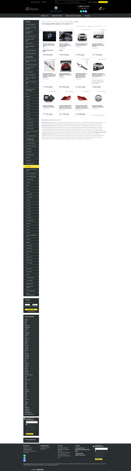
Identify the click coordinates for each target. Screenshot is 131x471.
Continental (27, 333)
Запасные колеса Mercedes (29, 68)
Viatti (26, 406)
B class (27, 108)
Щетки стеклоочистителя (30, 294)
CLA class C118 (29, 122)
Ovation (26, 383)
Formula (26, 347)
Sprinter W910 (29, 260)
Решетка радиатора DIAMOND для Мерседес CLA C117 (98, 45)
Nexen (26, 376)
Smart (27, 254)
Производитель (28, 412)
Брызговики (29, 148)
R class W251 (29, 251)
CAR (25, 330)
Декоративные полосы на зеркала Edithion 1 (82, 44)
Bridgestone (27, 327)
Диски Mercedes (30, 154)
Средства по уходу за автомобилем (30, 90)
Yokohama (27, 409)
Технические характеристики (80, 454)
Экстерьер (28, 166)
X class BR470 (29, 280)
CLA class (28, 117)
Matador (26, 368)
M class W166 (29, 248)
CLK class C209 (29, 179)
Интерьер (28, 160)
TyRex (26, 404)
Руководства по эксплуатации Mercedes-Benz (82, 449)
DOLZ (26, 337)
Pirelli (26, 384)
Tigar (26, 397)
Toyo (26, 401)
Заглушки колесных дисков (29, 39)
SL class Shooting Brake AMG (31, 236)
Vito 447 (28, 274)
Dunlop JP (27, 342)
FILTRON (27, 345)
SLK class (28, 239)
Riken (26, 387)
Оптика (27, 93)
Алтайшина (27, 410)
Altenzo (26, 320)
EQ (26, 188)
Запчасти (28, 157)
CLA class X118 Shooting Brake (31, 170)
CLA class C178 (29, 128)
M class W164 (29, 245)
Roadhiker (27, 391)
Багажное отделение (30, 53)
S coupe (28, 226)
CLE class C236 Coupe (31, 173)
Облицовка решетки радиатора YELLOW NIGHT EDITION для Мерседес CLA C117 (81, 75)
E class (27, 185)
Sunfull (26, 396)
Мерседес (27, 96)
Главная (77, 446)
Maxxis (26, 369)
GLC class (28, 208)
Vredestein (27, 407)
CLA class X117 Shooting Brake (31, 132)
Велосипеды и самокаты (31, 64)
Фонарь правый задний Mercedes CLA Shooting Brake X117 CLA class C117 (65, 107)
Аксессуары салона (30, 143)
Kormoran (27, 363)
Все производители (29, 414)
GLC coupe (28, 211)
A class (27, 102)
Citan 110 (28, 114)
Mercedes (27, 371)
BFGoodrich (27, 325)
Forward (26, 348)
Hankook (27, 358)
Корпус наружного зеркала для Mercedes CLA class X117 (65, 45)
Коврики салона (29, 43)
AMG (26, 322)
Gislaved (26, 350)
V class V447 (29, 268)
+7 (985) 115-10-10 (83, 6)
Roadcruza (27, 389)
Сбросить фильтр (31, 311)
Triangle (26, 402)
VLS (27, 265)
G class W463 (29, 194)
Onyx (26, 381)
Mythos (27, 191)
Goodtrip (26, 353)
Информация (45, 446)
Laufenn (26, 365)
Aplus (26, 324)
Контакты (44, 2)
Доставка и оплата (35, 2)
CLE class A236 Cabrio (31, 176)
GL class (28, 200)
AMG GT (28, 105)
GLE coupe (28, 217)
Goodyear (27, 355)
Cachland (27, 329)
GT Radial (27, 356)
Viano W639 (28, 271)
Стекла (27, 86)
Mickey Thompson (29, 374)
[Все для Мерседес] (32, 9)
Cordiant (26, 335)
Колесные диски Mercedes (29, 32)
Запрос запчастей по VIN (56, 11)
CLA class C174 (29, 125)
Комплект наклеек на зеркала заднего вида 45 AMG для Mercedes (98, 75)
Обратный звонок (103, 2)
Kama (26, 361)
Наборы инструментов (30, 50)
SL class (28, 232)
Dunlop (26, 340)
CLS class (28, 182)
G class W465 (29, 197)
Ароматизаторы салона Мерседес (30, 61)
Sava (26, 394)
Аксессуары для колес (30, 36)
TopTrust (27, 399)
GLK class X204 (29, 220)
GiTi (25, 351)
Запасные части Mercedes (30, 287)
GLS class (28, 223)
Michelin (26, 373)
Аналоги (28, 99)
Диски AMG (28, 151)
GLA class (28, 203)
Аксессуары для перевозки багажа (29, 57)
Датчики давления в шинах (30, 47)
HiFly (26, 360)
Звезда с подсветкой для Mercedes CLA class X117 (49, 45)
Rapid (26, 386)
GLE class (28, 214)
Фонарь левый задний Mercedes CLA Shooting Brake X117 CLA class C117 (82, 107)
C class (27, 111)
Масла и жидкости (30, 290)
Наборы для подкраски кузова (30, 78)
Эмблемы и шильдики (30, 74)
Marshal (26, 366)
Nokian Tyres (27, 379)
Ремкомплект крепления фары (31, 82)
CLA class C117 (29, 119)
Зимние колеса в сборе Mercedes (30, 28)
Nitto (26, 378)
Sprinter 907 (28, 257)
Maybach (28, 242)
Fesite (26, 343)
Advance (26, 319)
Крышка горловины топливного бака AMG (48, 106)
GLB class (28, 205)
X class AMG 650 (30, 277)
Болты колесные (29, 72)
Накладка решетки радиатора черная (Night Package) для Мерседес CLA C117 (49, 75)
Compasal (27, 332)
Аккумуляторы (29, 283)
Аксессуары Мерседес (30, 24)
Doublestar (27, 338)
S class (27, 229)
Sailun (26, 392)
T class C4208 (29, 263)
